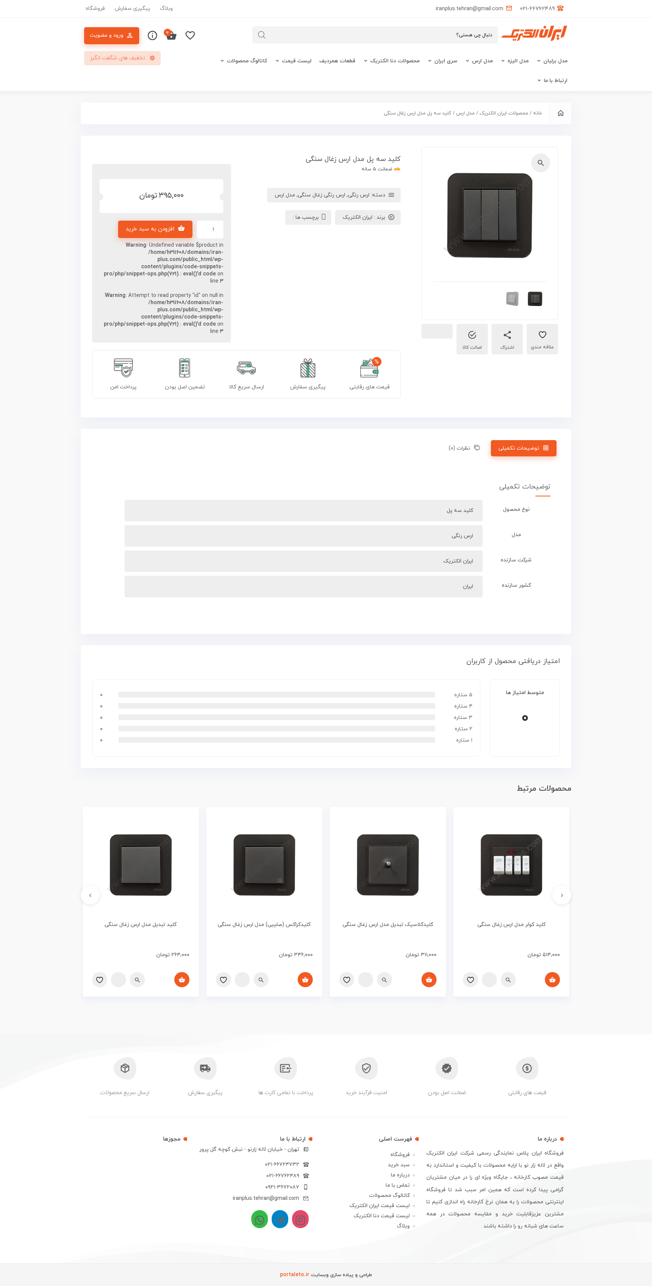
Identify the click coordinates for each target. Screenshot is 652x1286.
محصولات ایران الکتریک (504, 113)
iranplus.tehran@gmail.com (266, 1198)
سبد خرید (399, 1165)
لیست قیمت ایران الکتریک (379, 1205)
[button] (540, 162)
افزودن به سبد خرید (150, 229)
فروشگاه (95, 8)
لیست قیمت (297, 61)
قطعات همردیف (337, 61)
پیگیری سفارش (132, 8)
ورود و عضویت (106, 35)
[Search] (261, 34)
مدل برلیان (555, 61)
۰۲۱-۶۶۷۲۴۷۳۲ (282, 1164)
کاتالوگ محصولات (247, 61)
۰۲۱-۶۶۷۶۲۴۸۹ (282, 1175)
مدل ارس (482, 61)
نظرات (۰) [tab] (459, 448)
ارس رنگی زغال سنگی (321, 195)
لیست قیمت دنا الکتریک (382, 1216)
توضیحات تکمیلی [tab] (518, 448)
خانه (537, 113)
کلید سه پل (460, 510)
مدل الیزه (518, 61)
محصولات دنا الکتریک (395, 61)
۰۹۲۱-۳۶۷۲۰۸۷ (282, 1187)
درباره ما (400, 1175)
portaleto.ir (294, 1274)
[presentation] (561, 895)
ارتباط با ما (555, 80)
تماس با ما (398, 1185)
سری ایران (445, 61)
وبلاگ (166, 8)
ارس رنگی (358, 195)
